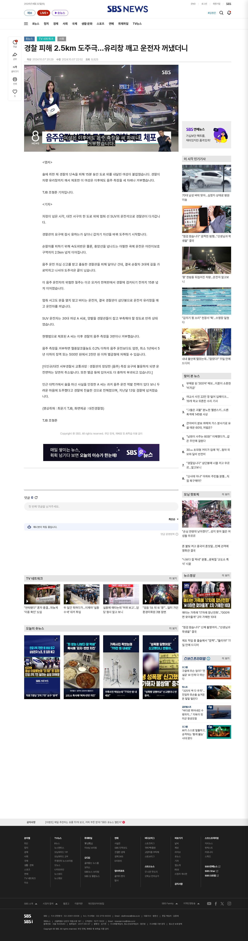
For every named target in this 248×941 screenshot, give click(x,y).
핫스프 (185, 687)
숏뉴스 (178, 856)
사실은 (118, 843)
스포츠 (100, 23)
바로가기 (178, 837)
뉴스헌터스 (59, 847)
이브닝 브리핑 (90, 847)
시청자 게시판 (181, 874)
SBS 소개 (30, 904)
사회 (65, 23)
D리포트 (118, 861)
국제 (74, 23)
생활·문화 (87, 23)
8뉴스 (35, 23)
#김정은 (212, 12)
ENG (193, 4)
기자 (177, 861)
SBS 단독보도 (121, 847)
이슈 (26, 882)
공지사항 (178, 884)
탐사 (117, 880)
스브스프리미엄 (212, 837)
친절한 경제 (120, 852)
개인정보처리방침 (96, 903)
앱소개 (178, 865)
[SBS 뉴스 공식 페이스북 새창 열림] (216, 903)
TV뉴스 (137, 23)
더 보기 (172, 577)
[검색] (221, 13)
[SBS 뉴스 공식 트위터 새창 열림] (222, 903)
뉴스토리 (58, 874)
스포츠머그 (150, 843)
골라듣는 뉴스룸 (91, 863)
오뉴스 (57, 865)
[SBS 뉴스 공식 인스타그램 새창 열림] (229, 903)
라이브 (178, 852)
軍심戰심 (88, 843)
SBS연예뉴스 (211, 866)
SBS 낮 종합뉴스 (92, 876)
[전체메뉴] (26, 23)
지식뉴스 (209, 843)
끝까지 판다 (120, 876)
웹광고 (66, 903)
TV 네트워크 (46, 39)
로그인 (204, 4)
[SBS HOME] (228, 3)
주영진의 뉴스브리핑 (63, 861)
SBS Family (170, 904)
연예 (111, 23)
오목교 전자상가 (152, 876)
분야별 (27, 837)
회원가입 (216, 4)
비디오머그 (150, 837)
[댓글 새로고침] (36, 497)
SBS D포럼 (210, 875)
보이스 (87, 867)
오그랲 (185, 667)
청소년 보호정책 (175, 924)
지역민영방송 (191, 904)
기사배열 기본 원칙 (157, 924)
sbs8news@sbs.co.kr (130, 916)
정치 (46, 23)
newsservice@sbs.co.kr (125, 921)
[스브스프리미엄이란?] (209, 658)
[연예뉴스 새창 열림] (206, 134)
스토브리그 (150, 856)
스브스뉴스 (150, 865)
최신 (26, 843)
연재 (117, 837)
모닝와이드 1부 (61, 852)
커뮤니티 (209, 852)
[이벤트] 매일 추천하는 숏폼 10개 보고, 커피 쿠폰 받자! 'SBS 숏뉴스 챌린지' (83, 822)
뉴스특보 (58, 878)
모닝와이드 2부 (61, 856)
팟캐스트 (209, 847)
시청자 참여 (50, 904)
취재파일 (123, 23)
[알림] (229, 13)
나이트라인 (59, 869)
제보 (177, 847)
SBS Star (210, 871)
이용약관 (79, 903)
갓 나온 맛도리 (151, 871)
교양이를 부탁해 (152, 852)
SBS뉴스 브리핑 (91, 871)
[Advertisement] (101, 555)
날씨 (177, 843)
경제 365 (119, 856)
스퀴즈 (208, 856)
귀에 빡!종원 (150, 847)
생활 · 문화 (29, 865)
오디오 (87, 857)
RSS (177, 869)
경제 (55, 23)
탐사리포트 (119, 870)
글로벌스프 (186, 707)
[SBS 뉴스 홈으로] (127, 9)
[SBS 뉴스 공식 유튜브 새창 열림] (209, 903)
